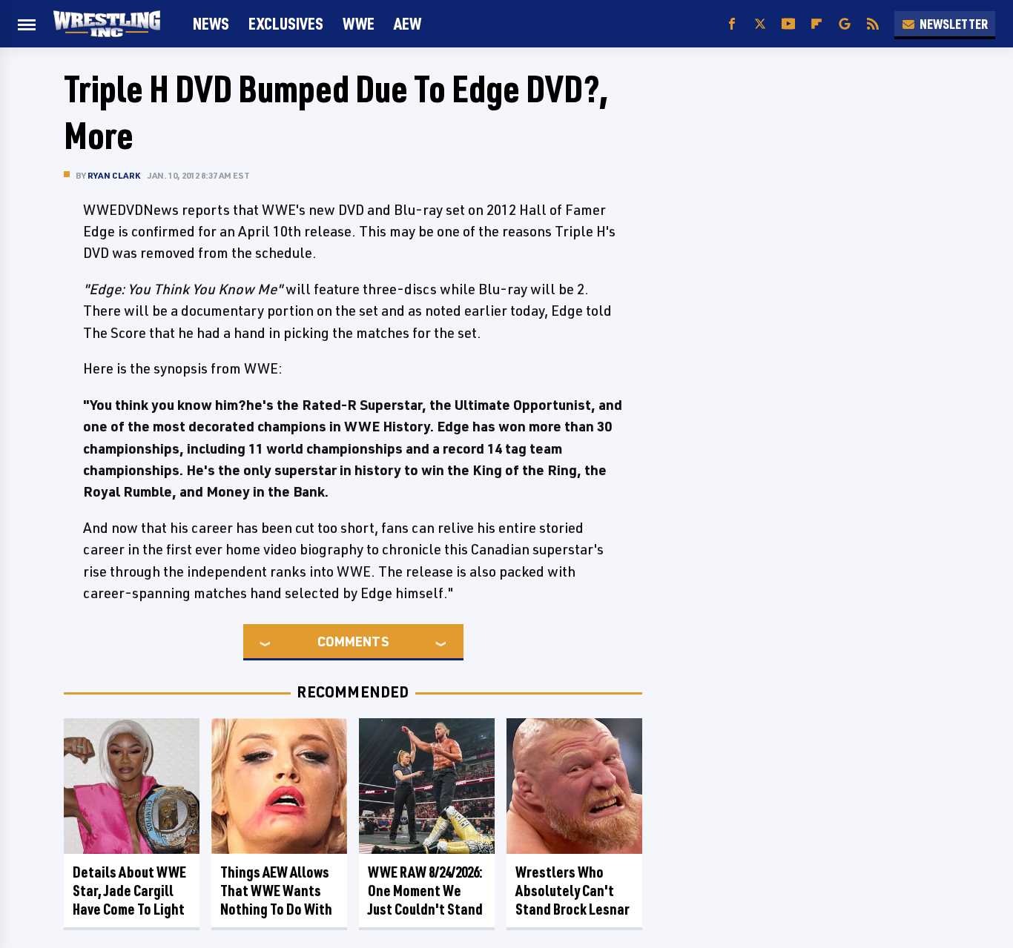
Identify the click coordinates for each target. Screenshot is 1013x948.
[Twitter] (760, 24)
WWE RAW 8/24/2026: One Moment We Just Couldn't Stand (425, 890)
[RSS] (873, 24)
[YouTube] (788, 24)
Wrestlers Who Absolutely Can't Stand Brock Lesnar (572, 890)
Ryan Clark (114, 175)
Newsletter (954, 24)
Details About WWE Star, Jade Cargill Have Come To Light (129, 890)
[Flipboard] (816, 24)
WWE (358, 23)
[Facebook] (732, 24)
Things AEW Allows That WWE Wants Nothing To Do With (276, 890)
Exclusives (285, 23)
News (211, 23)
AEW (407, 23)
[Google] (844, 24)
